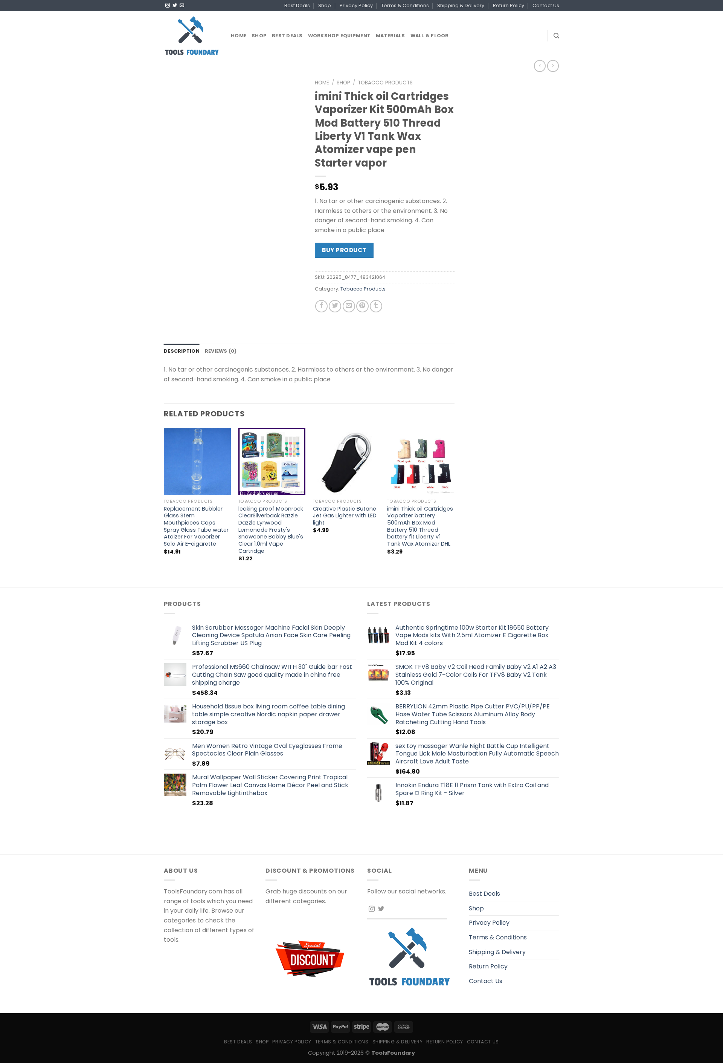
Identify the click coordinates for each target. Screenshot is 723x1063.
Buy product (344, 250)
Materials (390, 35)
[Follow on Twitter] (174, 5)
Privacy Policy (356, 5)
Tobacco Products (385, 82)
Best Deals (297, 5)
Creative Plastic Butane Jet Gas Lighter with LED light (345, 515)
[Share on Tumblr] (376, 306)
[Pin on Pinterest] (362, 306)
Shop (324, 5)
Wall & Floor (429, 35)
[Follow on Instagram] (167, 5)
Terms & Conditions (405, 5)
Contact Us (545, 5)
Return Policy (508, 5)
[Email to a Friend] (349, 306)
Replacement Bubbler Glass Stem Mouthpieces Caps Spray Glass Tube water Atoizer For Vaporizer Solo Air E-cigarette (196, 526)
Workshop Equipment (339, 35)
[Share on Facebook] (321, 306)
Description (182, 351)
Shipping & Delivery (460, 5)
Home (238, 35)
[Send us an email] (182, 5)
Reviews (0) (221, 351)
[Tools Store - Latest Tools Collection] (192, 35)
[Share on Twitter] (335, 306)
